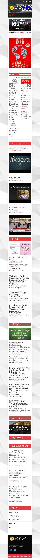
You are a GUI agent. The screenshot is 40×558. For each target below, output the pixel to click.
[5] (22, 77)
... (13, 136)
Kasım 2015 (12, 520)
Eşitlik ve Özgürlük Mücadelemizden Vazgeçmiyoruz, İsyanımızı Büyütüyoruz (18, 309)
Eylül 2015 (12, 527)
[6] (24, 77)
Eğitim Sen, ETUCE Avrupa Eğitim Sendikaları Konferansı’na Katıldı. (18, 474)
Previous (8, 29)
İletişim (30, 556)
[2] (18, 77)
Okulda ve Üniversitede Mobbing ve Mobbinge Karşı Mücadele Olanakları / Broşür (26, 95)
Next (32, 29)
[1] (16, 77)
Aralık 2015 (12, 516)
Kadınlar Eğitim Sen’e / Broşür (18, 258)
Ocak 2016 (12, 512)
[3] (19, 77)
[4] (21, 77)
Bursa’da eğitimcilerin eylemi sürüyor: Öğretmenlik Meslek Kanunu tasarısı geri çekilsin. (19, 388)
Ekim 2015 (12, 523)
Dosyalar (26, 556)
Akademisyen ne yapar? (19, 148)
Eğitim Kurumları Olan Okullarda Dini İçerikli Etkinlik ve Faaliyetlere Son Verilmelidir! (19, 372)
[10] (30, 77)
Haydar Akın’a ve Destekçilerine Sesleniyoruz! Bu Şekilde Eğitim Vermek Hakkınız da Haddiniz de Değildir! (19, 347)
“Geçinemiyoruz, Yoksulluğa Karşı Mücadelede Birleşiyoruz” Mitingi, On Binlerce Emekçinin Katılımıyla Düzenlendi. (19, 456)
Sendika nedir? (15, 178)
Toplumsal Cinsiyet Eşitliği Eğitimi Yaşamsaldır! (18, 294)
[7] (25, 77)
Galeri (22, 556)
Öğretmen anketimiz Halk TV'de (18, 208)
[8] (27, 77)
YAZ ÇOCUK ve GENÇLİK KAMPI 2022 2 (20, 430)
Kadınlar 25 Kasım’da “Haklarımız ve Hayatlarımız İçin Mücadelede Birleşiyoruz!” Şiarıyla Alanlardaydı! (18, 492)
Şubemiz (14, 556)
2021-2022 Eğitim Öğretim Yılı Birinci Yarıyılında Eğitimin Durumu (18, 404)
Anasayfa (10, 556)
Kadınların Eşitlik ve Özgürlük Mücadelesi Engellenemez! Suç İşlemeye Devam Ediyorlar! (19, 279)
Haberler (19, 556)
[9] (28, 77)
